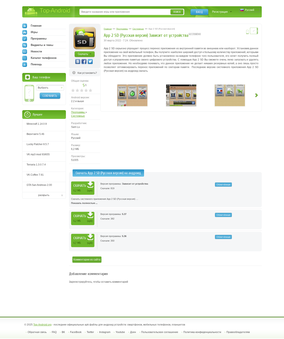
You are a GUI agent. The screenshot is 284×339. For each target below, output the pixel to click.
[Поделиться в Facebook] (83, 61)
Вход (199, 12)
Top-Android (47, 12)
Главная (36, 25)
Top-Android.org (42, 324)
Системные (78, 116)
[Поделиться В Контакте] (77, 61)
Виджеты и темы (42, 45)
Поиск (177, 12)
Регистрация (220, 11)
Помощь (36, 64)
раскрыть (43, 195)
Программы (78, 112)
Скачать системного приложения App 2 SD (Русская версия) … (104, 201)
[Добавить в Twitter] (90, 61)
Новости (36, 51)
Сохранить (50, 96)
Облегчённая (223, 184)
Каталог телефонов (44, 57)
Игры (34, 32)
